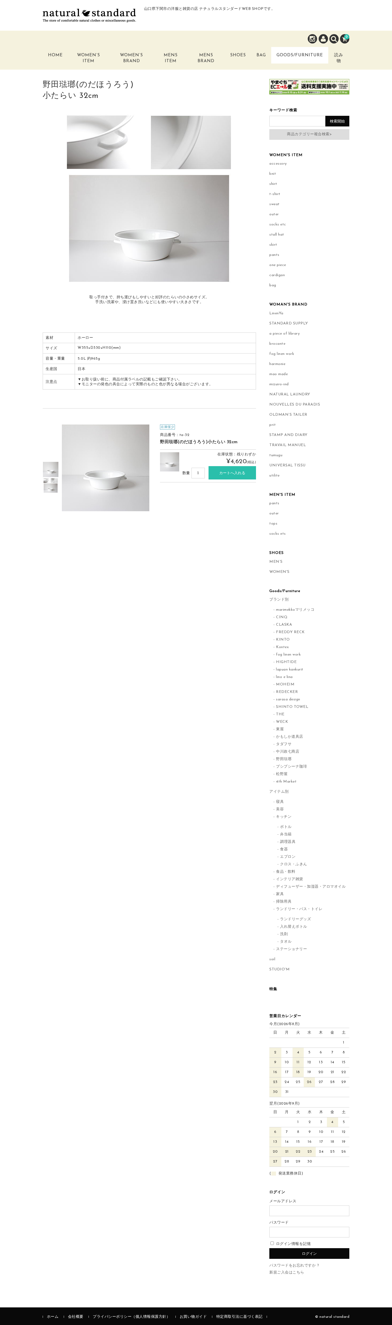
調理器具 (287, 842)
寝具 (280, 802)
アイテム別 (279, 792)
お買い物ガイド (193, 1317)
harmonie (277, 364)
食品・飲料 (285, 872)
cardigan (277, 275)
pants (274, 255)
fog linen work (281, 354)
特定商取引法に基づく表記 (239, 1317)
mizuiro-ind (279, 384)
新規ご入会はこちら (286, 1273)
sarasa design (288, 699)
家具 (280, 894)
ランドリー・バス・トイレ (299, 909)
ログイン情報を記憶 (293, 1244)
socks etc (277, 225)
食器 (284, 849)
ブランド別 (279, 600)
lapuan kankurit (289, 670)
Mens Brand (206, 58)
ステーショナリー (291, 949)
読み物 (338, 58)
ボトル (286, 827)
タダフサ (283, 744)
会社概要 (75, 1317)
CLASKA (284, 625)
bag (272, 285)
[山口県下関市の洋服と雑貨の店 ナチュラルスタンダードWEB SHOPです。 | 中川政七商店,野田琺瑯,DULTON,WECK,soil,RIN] (89, 18)
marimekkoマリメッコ (295, 610)
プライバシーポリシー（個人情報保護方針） (131, 1317)
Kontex (282, 647)
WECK (282, 722)
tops (273, 524)
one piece (277, 265)
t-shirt (275, 194)
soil (272, 959)
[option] (51, 470)
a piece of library (284, 334)
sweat (274, 204)
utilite (274, 476)
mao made (278, 374)
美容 (280, 809)
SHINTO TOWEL (292, 707)
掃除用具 (283, 902)
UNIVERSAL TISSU (287, 465)
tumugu (275, 455)
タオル (286, 942)
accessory (278, 164)
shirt (273, 184)
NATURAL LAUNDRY (289, 394)
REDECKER (287, 692)
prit (272, 425)
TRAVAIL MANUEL (287, 445)
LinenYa (276, 313)
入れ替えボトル (293, 927)
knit (272, 174)
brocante (277, 344)
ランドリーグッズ (295, 919)
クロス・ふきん (293, 864)
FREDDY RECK (290, 632)
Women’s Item (88, 58)
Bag (261, 55)
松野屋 (282, 774)
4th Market (286, 782)
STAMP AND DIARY (288, 435)
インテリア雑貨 (289, 879)
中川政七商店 (287, 752)
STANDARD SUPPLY (288, 324)
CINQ (281, 617)
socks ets (277, 534)
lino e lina (284, 677)
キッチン (283, 817)
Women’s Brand (131, 58)
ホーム (53, 1317)
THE (280, 714)
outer (274, 214)
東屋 (280, 729)
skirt (273, 245)
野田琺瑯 (283, 759)
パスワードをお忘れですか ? (294, 1266)
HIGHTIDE (286, 662)
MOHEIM (285, 685)
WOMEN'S (279, 572)
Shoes (238, 55)
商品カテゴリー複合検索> (309, 134)
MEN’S (276, 562)
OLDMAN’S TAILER (288, 415)
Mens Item (171, 58)
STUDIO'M (279, 969)
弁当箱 (286, 834)
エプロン (287, 857)
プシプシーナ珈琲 (291, 767)
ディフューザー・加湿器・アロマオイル (311, 887)
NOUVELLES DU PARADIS (294, 405)
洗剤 (284, 934)
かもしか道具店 (289, 737)
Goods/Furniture (300, 55)
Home (55, 55)
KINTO (283, 640)
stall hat (276, 235)
